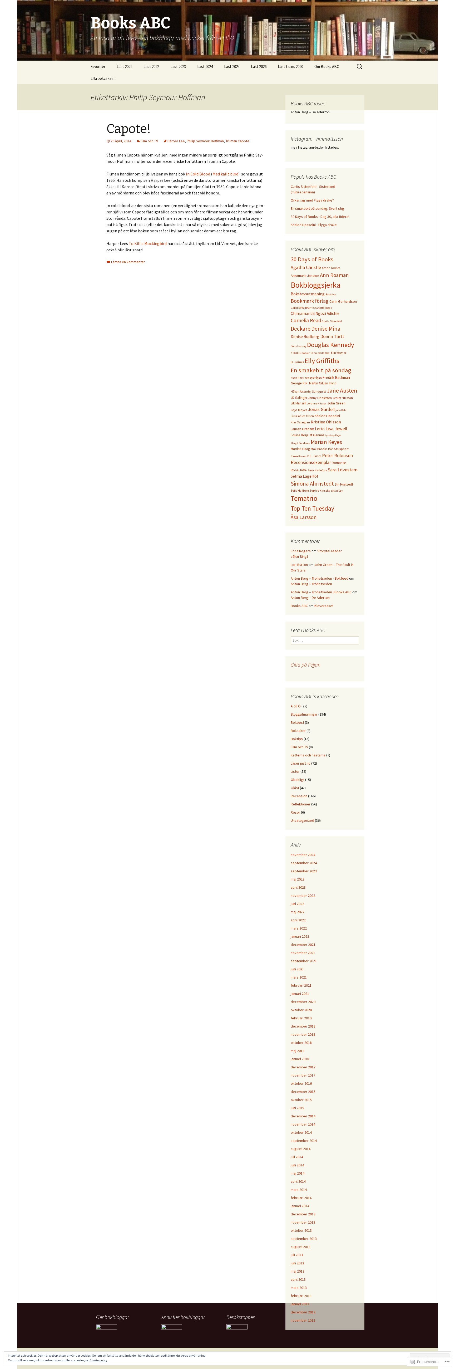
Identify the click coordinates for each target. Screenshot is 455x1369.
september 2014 (304, 1140)
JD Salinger (299, 397)
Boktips (297, 738)
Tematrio (304, 498)
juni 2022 (297, 903)
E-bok (295, 353)
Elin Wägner (338, 353)
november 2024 (303, 854)
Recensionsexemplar (311, 462)
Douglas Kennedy (330, 345)
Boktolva (330, 294)
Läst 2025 (232, 66)
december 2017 (303, 1067)
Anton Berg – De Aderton (310, 597)
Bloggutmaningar (304, 714)
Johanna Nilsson (317, 403)
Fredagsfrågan (312, 378)
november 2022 (303, 895)
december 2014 (303, 1116)
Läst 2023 (178, 66)
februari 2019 (301, 1018)
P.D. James (314, 456)
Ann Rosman (334, 275)
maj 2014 (297, 1173)
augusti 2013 (300, 1246)
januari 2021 (300, 993)
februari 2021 (301, 985)
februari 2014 (301, 1197)
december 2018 (303, 1026)
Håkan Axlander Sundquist (308, 391)
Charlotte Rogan (322, 308)
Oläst (295, 787)
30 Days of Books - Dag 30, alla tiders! (320, 216)
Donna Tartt (332, 336)
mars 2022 (299, 928)
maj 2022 (297, 912)
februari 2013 (301, 1295)
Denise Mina (325, 328)
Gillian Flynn (328, 383)
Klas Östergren (300, 422)
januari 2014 (300, 1206)
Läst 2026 (258, 66)
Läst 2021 (124, 66)
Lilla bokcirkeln (103, 78)
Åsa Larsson (303, 517)
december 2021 (303, 944)
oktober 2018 (301, 1042)
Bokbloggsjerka (315, 285)
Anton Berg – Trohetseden (311, 583)
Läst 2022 (151, 66)
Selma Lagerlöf (304, 476)
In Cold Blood (198, 174)
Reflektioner (300, 804)
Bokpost (297, 722)
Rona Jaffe (299, 470)
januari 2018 (300, 1059)
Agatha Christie (306, 267)
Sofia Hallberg (300, 490)
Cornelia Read (306, 320)
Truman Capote (237, 141)
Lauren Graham (302, 429)
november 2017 (303, 1075)
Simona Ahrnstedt (312, 483)
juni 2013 (297, 1263)
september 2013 (304, 1238)
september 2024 (304, 862)
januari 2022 (300, 936)
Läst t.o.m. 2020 (290, 66)
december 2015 (303, 1091)
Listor (295, 771)
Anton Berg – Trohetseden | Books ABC (321, 592)
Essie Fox (297, 378)
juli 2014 (297, 1157)
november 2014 (303, 1124)
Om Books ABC (326, 66)
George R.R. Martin (304, 383)
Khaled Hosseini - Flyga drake (314, 224)
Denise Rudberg (305, 336)
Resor (295, 812)
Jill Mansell (298, 403)
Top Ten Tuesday (312, 508)
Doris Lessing (298, 346)
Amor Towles (331, 268)
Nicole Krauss (298, 456)
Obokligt (297, 779)
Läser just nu (300, 763)
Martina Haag (300, 449)
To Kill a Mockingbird (148, 243)
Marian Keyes (326, 442)
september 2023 (304, 871)
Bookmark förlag (310, 300)
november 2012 (303, 1320)
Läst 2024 (205, 66)
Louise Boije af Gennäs (307, 435)
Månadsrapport (338, 449)
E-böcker (304, 353)
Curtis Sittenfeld (332, 321)
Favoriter (98, 66)
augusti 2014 (300, 1148)
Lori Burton (299, 564)
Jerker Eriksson (343, 398)
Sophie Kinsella (320, 490)
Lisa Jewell (336, 429)
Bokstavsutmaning (308, 293)
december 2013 (303, 1214)
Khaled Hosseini (327, 415)
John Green (336, 403)
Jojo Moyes (299, 410)
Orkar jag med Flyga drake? (312, 200)
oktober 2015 (301, 1099)
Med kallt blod (225, 174)
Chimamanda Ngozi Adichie (315, 313)
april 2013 (298, 1279)
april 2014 (298, 1181)
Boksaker (298, 730)
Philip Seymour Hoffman (205, 141)
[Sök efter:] (359, 66)
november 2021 (303, 952)
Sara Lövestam (343, 470)
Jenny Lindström (320, 398)
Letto (320, 428)
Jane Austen (342, 390)
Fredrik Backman (336, 377)
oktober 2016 (301, 1083)
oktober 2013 (301, 1230)
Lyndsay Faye (332, 435)
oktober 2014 (301, 1132)
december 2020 (303, 1001)
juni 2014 (297, 1165)
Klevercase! (323, 605)
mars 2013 (299, 1287)
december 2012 (303, 1312)
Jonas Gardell (321, 409)
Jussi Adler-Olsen (302, 416)
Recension (299, 796)
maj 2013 (297, 1271)
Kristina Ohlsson (326, 421)
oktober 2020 (301, 1010)
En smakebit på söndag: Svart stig (317, 208)
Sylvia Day (337, 490)
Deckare (300, 328)
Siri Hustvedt (344, 484)
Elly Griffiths (322, 360)
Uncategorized (302, 820)
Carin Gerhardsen (343, 301)
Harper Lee (176, 141)
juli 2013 (297, 1255)
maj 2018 (297, 1050)
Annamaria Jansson (305, 275)
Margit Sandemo (300, 443)
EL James (297, 362)
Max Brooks (319, 449)
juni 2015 (297, 1108)
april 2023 (298, 887)
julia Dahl (341, 410)
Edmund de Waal (320, 353)
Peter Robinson (337, 455)
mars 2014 (299, 1189)
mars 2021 (299, 977)
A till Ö (296, 706)
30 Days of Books (312, 259)
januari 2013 (300, 1304)
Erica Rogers (301, 551)
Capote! (128, 128)
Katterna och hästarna (308, 755)
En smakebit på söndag (321, 370)
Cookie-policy (98, 1360)
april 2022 (298, 920)
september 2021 (304, 961)
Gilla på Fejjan (305, 664)
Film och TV (149, 141)
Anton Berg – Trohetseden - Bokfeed (319, 578)
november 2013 (303, 1222)
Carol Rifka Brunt (302, 308)
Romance (339, 463)
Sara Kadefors (317, 470)
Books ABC (299, 605)
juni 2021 (297, 969)
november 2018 (303, 1034)
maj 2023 (297, 879)
